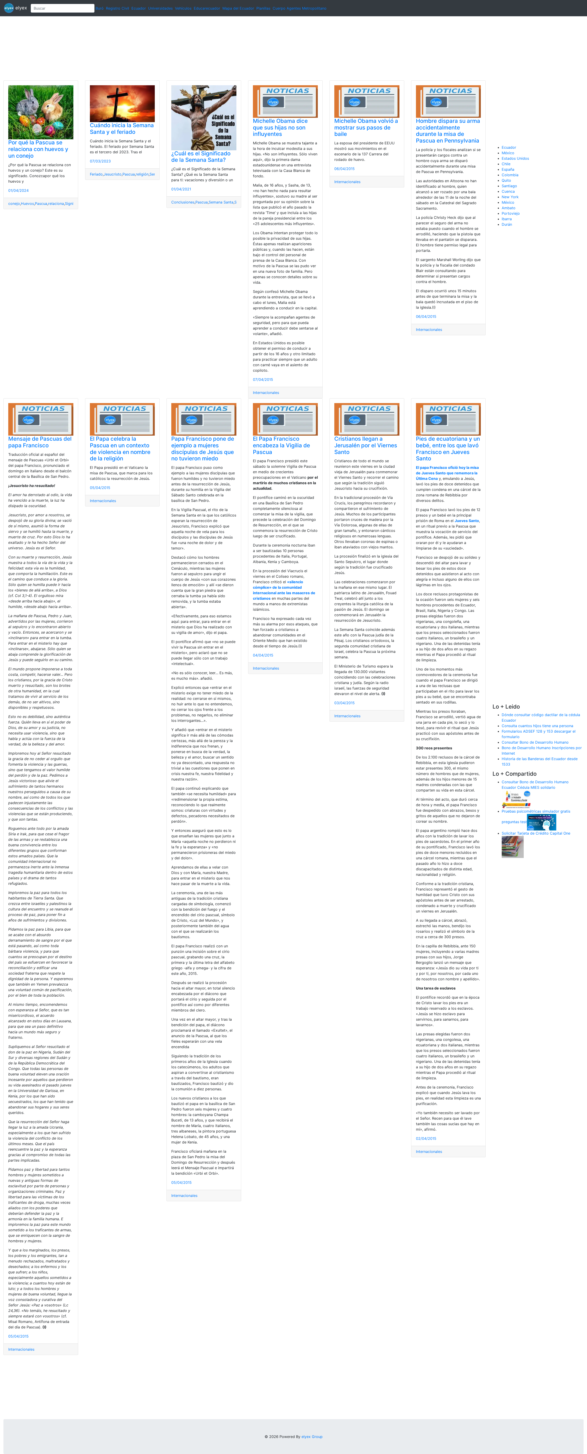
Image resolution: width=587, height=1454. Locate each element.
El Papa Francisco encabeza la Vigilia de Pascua (281, 445)
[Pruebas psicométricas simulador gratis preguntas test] (541, 821)
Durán (507, 224)
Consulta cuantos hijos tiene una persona (537, 725)
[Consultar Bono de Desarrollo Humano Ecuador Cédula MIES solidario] (516, 799)
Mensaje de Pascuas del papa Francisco (40, 442)
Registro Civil (117, 8)
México (508, 153)
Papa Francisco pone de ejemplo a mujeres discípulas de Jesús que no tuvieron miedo (202, 448)
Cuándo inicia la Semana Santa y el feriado (122, 128)
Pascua (41, 203)
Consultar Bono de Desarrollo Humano (535, 742)
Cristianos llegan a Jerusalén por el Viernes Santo (365, 445)
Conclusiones (182, 202)
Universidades (160, 8)
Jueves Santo (467, 520)
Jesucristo (113, 174)
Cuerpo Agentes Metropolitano (300, 8)
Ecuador (138, 8)
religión (142, 174)
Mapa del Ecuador (238, 8)
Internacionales (266, 392)
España (508, 169)
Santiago (509, 186)
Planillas (263, 8)
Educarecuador (207, 8)
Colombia (510, 175)
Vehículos (183, 8)
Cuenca (508, 191)
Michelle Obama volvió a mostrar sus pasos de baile (366, 127)
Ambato (508, 208)
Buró (100, 8)
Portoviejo (511, 213)
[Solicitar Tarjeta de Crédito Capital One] (513, 846)
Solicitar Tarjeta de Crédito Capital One (536, 833)
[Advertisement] (137, 48)
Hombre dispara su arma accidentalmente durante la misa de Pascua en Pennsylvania (448, 131)
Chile (506, 164)
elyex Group (312, 1436)
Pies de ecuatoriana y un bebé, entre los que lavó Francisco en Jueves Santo (448, 448)
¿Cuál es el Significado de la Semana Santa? (200, 156)
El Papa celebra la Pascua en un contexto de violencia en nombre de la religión (120, 448)
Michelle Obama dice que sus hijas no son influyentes (280, 127)
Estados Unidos (515, 158)
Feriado (96, 174)
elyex (20, 8)
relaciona (56, 203)
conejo (14, 203)
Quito (506, 180)
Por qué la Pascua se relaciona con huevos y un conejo (38, 149)
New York (510, 197)
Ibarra (507, 219)
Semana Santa (221, 202)
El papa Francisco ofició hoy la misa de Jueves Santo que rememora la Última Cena (447, 473)
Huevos (27, 203)
